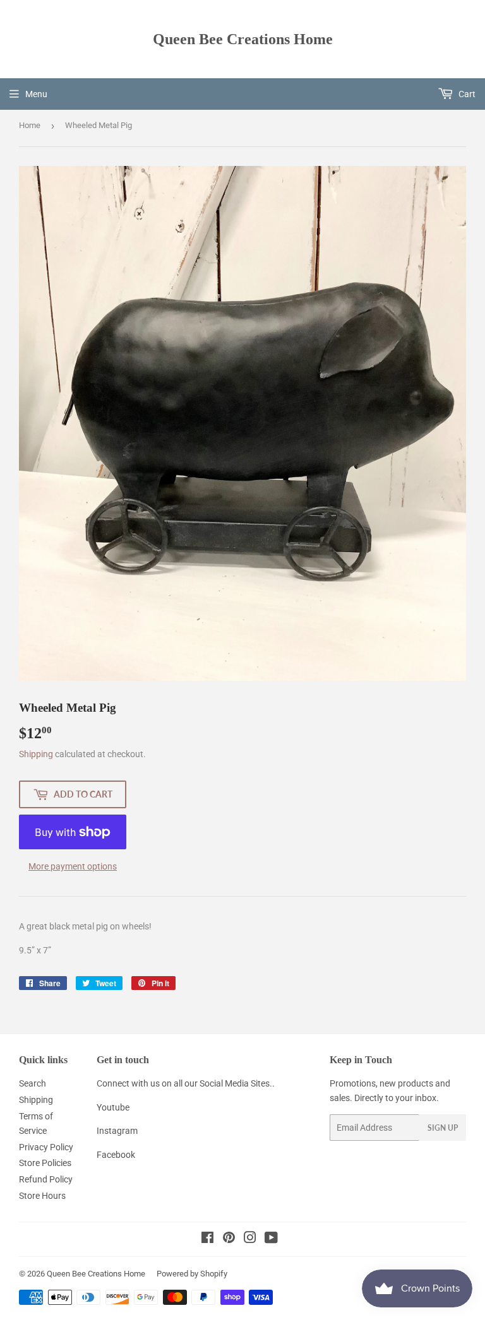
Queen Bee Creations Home (243, 38)
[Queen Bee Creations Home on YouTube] (271, 1239)
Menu (36, 94)
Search (32, 1083)
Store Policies (45, 1163)
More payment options (72, 866)
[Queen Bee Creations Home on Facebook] (207, 1239)
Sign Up (443, 1128)
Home (29, 125)
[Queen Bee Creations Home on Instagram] (250, 1239)
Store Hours (42, 1196)
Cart (466, 94)
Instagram (117, 1131)
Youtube (113, 1107)
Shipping (36, 754)
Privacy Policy (46, 1147)
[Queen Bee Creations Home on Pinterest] (229, 1239)
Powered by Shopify (192, 1273)
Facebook (116, 1155)
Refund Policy (46, 1179)
